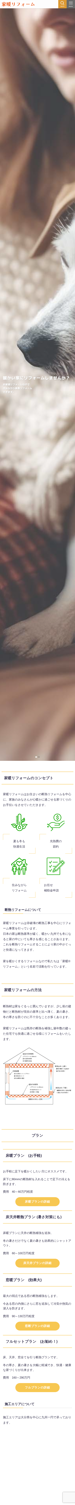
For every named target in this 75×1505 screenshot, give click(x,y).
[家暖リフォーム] (18, 4)
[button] (36, 757)
